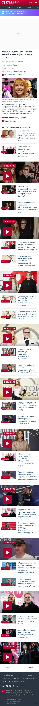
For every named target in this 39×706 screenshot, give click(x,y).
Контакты (6, 681)
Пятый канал (8, 675)
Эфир (30, 2)
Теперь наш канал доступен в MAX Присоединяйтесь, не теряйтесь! (16, 12)
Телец (15, 65)
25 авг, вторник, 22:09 (10, 3)
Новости (19, 675)
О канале (16, 678)
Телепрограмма (29, 678)
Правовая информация (13, 699)
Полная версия (19, 681)
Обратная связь (11, 703)
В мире (19, 7)
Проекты (6, 678)
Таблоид (29, 675)
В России (30, 7)
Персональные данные (13, 701)
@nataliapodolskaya (18, 71)
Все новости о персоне (13, 75)
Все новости (7, 7)
